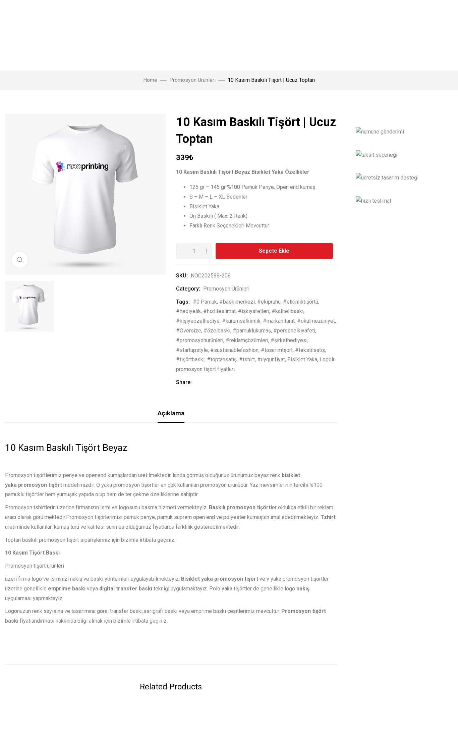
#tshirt (247, 359)
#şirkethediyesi (289, 340)
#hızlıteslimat (219, 311)
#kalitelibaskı (287, 311)
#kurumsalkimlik (241, 321)
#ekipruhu (269, 302)
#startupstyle (192, 350)
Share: (184, 382)
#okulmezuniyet (316, 321)
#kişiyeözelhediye (198, 321)
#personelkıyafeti (294, 330)
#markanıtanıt (279, 321)
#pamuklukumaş (252, 330)
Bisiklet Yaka (302, 359)
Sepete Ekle (274, 251)
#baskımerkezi (237, 302)
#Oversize (188, 330)
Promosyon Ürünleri (192, 80)
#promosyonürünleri (199, 340)
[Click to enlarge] (20, 260)
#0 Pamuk (205, 302)
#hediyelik (188, 311)
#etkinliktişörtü (300, 302)
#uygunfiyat (271, 359)
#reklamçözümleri (247, 340)
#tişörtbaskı (190, 359)
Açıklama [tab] (171, 413)
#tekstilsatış (310, 350)
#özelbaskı (217, 330)
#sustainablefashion (234, 350)
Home (150, 80)
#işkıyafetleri (253, 311)
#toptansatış (222, 359)
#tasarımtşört (277, 350)
